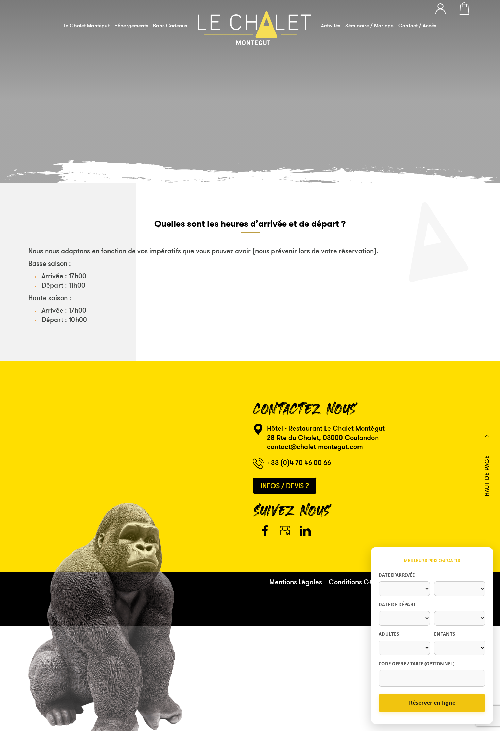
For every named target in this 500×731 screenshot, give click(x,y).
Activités (330, 25)
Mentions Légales (295, 582)
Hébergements (131, 25)
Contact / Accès (417, 25)
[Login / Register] (443, 7)
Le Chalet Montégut (87, 25)
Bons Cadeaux (170, 25)
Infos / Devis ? (285, 485)
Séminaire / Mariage (369, 25)
